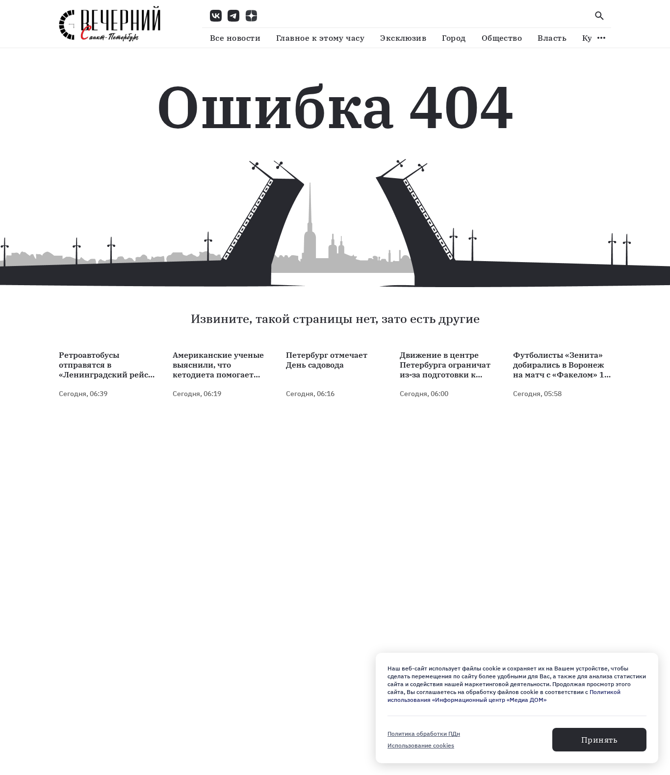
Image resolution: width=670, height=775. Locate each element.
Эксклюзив (403, 38)
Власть (552, 38)
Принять (599, 740)
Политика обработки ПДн (423, 733)
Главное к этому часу (320, 38)
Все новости (235, 38)
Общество (502, 38)
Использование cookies (420, 745)
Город (453, 38)
